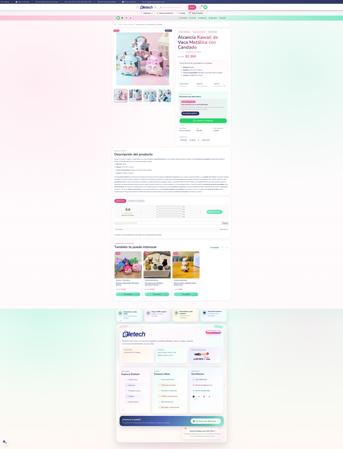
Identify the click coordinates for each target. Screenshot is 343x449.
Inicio (115, 24)
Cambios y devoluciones (169, 396)
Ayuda (223, 18)
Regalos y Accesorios (199, 32)
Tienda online (132, 380)
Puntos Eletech (133, 402)
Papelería (147, 13)
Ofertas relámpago (128, 24)
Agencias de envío (167, 402)
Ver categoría (215, 247)
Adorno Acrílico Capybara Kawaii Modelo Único (127, 284)
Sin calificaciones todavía (193, 52)
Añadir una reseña (214, 212)
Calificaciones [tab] (120, 201)
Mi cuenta (184, 18)
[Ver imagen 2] (135, 96)
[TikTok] (130, 18)
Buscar (192, 7)
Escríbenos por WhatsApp (207, 421)
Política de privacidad (168, 385)
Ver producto (128, 294)
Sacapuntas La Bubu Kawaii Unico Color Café (156, 284)
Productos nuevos (134, 391)
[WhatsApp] (205, 7)
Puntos (194, 18)
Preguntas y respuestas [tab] (136, 201)
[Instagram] (126, 18)
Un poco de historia (167, 380)
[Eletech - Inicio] (146, 7)
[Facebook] (122, 18)
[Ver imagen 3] (150, 96)
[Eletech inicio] (134, 334)
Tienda (120, 24)
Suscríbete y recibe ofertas (170, 407)
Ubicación (214, 18)
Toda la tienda (197, 13)
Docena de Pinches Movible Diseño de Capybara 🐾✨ (185, 284)
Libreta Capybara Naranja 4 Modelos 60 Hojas (212, 284)
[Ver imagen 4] (164, 96)
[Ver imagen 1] (121, 96)
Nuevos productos (166, 13)
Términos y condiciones (169, 391)
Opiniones (203, 18)
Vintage (182, 13)
